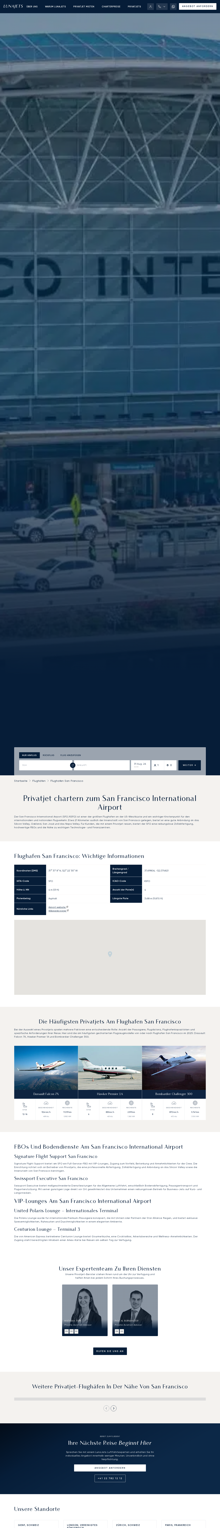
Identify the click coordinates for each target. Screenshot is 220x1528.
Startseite (21, 780)
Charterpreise (111, 6)
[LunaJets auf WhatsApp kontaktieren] (173, 6)
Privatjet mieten (83, 6)
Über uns (32, 6)
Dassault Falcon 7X (46, 1094)
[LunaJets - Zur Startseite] (13, 7)
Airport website (57, 907)
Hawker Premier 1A (110, 1094)
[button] (162, 6)
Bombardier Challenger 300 (173, 1094)
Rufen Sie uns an (110, 1351)
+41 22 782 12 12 (110, 1478)
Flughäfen (39, 780)
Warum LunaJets (55, 6)
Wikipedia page (57, 910)
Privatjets (134, 6)
